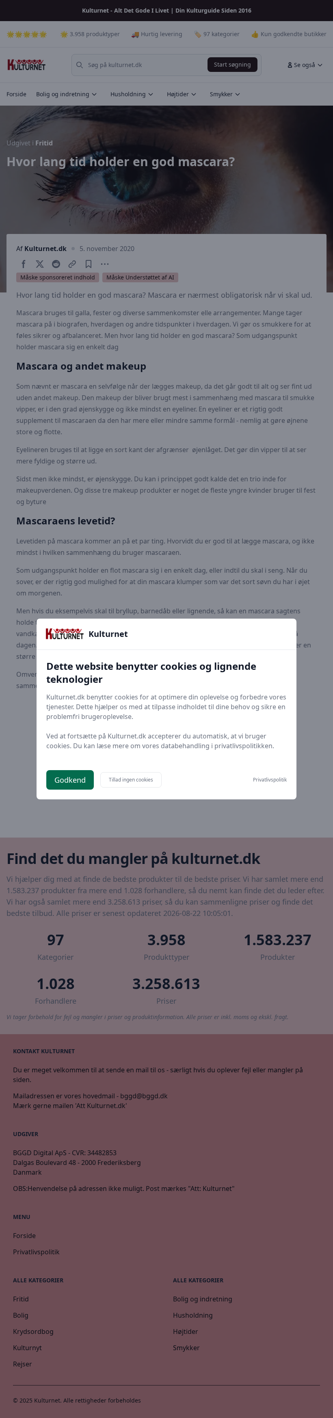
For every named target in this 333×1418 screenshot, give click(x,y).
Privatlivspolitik (270, 780)
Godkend (70, 780)
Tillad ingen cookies (131, 779)
